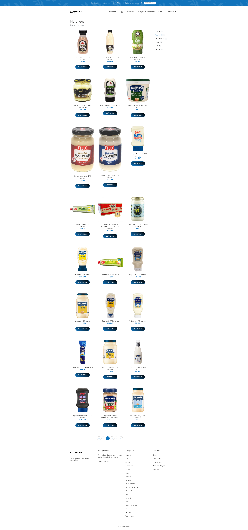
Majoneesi (159, 35)
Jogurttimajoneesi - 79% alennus (110, 176)
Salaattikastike (160, 38)
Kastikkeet (129, 466)
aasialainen (129, 455)
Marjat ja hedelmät (146, 12)
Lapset (127, 469)
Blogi (160, 12)
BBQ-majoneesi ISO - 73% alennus (110, 58)
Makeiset (130, 12)
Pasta (127, 502)
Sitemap (156, 469)
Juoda (127, 462)
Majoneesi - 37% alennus (137, 275)
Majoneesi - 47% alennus (110, 321)
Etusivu (72, 25)
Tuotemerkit (171, 12)
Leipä (127, 473)
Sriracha (158, 49)
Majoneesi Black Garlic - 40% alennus (82, 417)
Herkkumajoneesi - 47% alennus (82, 177)
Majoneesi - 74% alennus (137, 321)
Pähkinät (112, 12)
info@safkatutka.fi (104, 461)
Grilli (126, 459)
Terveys (128, 512)
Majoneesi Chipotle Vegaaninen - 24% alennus (110, 417)
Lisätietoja (82, 67)
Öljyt (121, 12)
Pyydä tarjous (149, 3)
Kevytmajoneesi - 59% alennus (82, 225)
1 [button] (107, 438)
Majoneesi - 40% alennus (82, 321)
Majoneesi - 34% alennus (110, 275)
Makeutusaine (130, 484)
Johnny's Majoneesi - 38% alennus (138, 155)
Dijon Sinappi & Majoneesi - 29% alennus (82, 106)
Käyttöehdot (157, 462)
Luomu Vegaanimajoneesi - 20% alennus (138, 225)
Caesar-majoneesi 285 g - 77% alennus (138, 58)
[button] (116, 438)
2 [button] (112, 438)
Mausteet (128, 491)
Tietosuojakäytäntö (159, 466)
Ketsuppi (159, 31)
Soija (157, 46)
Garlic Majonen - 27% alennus (110, 105)
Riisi (126, 509)
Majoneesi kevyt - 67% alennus (138, 417)
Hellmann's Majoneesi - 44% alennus (137, 106)
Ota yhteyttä (157, 459)
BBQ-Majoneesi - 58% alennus (82, 58)
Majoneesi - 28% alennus (82, 275)
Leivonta (128, 476)
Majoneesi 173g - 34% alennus (82, 367)
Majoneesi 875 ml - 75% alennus (138, 368)
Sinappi (158, 42)
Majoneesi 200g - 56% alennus (110, 368)
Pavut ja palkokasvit (132, 505)
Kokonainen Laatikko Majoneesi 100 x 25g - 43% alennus (110, 226)
